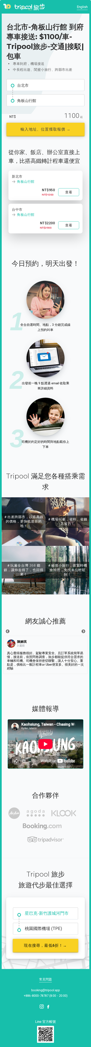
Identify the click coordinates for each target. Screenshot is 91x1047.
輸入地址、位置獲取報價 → (45, 129)
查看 (68, 192)
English (82, 7)
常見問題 (45, 979)
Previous (8, 631)
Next (83, 631)
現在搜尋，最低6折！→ (45, 945)
